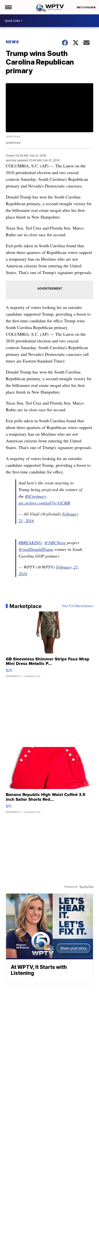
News (12, 41)
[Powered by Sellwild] (86, 887)
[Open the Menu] (8, 7)
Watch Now (85, 7)
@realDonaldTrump (36, 549)
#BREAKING (30, 542)
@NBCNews (55, 542)
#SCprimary (35, 496)
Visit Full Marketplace (77, 606)
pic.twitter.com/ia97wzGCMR (44, 503)
